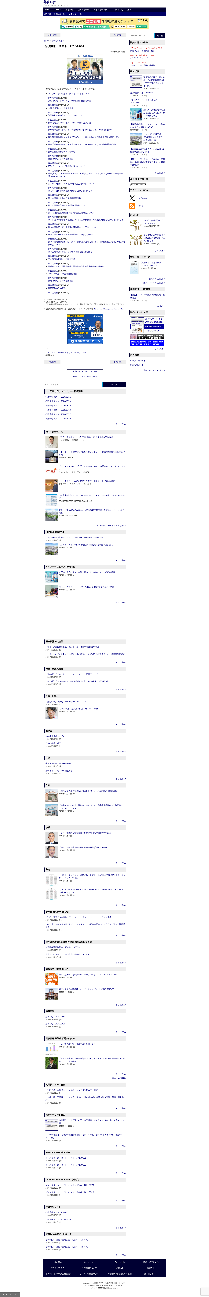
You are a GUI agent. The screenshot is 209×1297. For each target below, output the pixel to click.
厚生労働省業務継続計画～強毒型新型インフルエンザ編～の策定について (80, 130)
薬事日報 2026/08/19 (55, 1024)
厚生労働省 (53, 98)
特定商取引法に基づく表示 (120, 1274)
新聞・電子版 (83, 10)
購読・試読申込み (151, 1262)
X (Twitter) (143, 198)
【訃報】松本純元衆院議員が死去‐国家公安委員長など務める (85, 833)
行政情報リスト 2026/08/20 (58, 401)
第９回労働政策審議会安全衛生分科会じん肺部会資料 (71, 252)
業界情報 (69, 10)
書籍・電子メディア (102, 10)
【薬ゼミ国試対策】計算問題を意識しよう (77, 1044)
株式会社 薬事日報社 (104, 1285)
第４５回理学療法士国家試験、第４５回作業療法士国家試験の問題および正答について (86, 220)
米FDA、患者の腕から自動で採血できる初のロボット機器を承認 (87, 572)
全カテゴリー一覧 (74, 14)
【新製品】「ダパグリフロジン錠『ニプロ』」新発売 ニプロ (72, 674)
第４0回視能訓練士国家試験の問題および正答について (72, 213)
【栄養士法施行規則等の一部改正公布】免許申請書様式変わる (72, 647)
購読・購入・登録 (123, 10)
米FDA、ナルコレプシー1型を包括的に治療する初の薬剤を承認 (86, 587)
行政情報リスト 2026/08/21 (58, 397)
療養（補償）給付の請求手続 (60, 281)
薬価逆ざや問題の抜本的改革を (59, 771)
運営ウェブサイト (58, 1268)
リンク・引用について (89, 1274)
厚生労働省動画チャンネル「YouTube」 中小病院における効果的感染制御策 (82, 144)
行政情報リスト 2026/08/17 (58, 414)
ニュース (57, 10)
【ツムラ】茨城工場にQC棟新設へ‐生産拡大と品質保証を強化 (86, 545)
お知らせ (120, 1268)
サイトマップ (89, 1262)
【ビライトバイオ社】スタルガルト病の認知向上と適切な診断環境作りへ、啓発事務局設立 (85, 654)
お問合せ (151, 1268)
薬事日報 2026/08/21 (55, 1017)
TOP (47, 10)
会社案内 (58, 1262)
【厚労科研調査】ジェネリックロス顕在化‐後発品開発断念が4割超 (74, 537)
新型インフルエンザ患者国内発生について (66, 166)
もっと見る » (121, 424)
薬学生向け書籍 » (119, 1078)
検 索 (114, 385)
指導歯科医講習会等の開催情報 (61, 152)
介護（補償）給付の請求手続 (60, 108)
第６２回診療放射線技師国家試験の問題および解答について (74, 234)
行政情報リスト (56, 41)
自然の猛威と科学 (53, 743)
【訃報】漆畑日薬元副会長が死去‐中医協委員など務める (83, 847)
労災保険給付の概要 (57, 288)
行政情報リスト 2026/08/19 (58, 406)
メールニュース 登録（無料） (143, 65)
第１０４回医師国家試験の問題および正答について (70, 191)
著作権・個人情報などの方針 (58, 1274)
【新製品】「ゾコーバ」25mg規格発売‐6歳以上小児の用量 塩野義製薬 (76, 681)
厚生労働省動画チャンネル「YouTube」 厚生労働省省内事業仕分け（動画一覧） (84, 137)
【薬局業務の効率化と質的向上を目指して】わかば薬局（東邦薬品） (89, 791)
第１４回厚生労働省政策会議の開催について (67, 205)
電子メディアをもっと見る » (153, 283)
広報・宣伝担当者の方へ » (154, 370)
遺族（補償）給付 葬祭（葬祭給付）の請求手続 (69, 101)
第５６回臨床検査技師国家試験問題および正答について (72, 227)
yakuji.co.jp (87, 1283)
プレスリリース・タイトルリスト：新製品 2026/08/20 (69, 1185)
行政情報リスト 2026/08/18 (58, 410)
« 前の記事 (52, 35)
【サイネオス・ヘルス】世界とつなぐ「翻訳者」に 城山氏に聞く (88, 481)
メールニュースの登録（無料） (85, 376)
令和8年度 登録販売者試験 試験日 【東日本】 (67, 1240)
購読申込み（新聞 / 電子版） (142, 51)
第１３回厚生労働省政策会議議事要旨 (64, 198)
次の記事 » (118, 35)
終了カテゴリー (151, 1274)
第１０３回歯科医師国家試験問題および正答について (71, 184)
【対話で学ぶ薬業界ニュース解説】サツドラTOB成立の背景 (71, 1090)
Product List (120, 1262)
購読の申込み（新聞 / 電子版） (85, 371)
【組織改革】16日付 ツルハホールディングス (65, 702)
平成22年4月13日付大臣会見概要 (62, 274)
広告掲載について (89, 1268)
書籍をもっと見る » (157, 279)
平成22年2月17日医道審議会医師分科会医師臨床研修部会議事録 (76, 266)
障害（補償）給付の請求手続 (60, 159)
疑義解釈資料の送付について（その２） (65, 115)
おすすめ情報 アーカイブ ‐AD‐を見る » (110, 526)
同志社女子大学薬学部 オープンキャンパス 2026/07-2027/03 (86, 989)
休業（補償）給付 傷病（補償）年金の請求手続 (69, 123)
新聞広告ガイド (137, 365)
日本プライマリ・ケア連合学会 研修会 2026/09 (67, 954)
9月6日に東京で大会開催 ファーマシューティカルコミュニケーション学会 (78, 917)
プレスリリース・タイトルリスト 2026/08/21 (65, 1158)
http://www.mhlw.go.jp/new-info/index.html (108, 309)
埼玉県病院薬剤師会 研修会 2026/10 (62, 947)
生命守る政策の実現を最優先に (59, 763)
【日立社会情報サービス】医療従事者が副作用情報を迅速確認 (86, 437)
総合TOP (47, 14)
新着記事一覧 (59, 14)
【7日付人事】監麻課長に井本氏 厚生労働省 (79, 709)
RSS (141, 206)
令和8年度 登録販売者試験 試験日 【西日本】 (67, 1247)
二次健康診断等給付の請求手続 (61, 259)
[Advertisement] (85, 622)
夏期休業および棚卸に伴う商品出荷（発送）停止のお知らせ (154, 238)
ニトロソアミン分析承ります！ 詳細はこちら (65, 352)
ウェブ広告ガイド (138, 361)
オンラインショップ (139, 58)
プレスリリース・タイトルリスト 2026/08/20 (65, 1165)
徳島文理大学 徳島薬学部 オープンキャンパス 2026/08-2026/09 (88, 975)
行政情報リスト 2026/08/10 (58, 419)
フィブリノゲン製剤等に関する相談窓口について (69, 94)
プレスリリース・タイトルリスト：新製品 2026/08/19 (69, 1192)
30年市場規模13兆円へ (55, 736)
